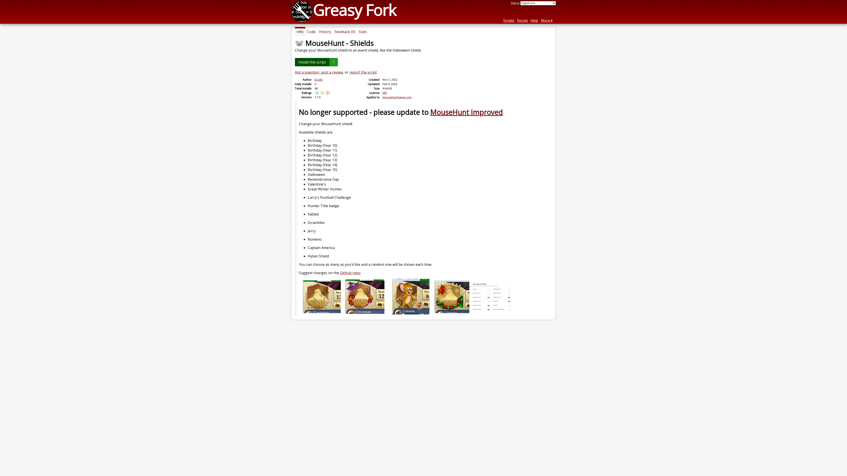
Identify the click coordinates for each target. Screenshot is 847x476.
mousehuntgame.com (397, 97)
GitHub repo (350, 272)
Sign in (515, 3)
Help (534, 20)
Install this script (312, 62)
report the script (363, 72)
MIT (384, 93)
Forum (522, 20)
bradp (319, 80)
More (545, 20)
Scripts (508, 20)
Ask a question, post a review (319, 72)
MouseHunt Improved (466, 112)
